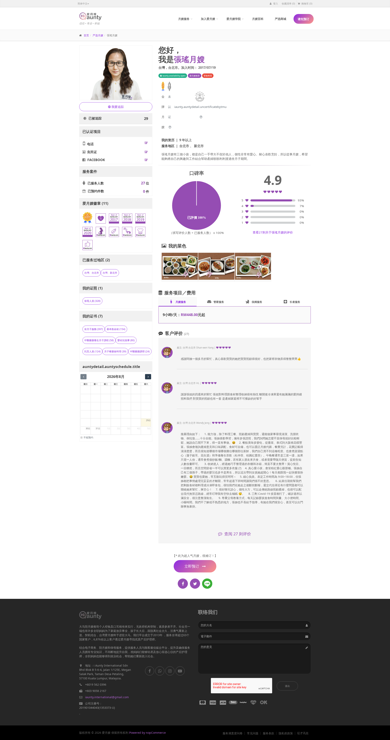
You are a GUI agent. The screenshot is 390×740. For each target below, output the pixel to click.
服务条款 (268, 733)
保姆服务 (253, 301)
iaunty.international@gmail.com (107, 697)
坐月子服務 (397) (93, 329)
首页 (86, 35)
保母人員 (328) (92, 301)
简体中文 (82, 3)
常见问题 (252, 733)
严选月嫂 (98, 35)
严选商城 (280, 19)
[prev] (83, 376)
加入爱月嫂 (208, 19)
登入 (275, 3)
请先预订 (303, 19)
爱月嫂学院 (233, 19)
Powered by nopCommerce (147, 733)
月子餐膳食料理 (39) (115, 351)
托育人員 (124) (92, 351)
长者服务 (291, 301)
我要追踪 (117, 107)
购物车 (306, 3)
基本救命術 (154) (116, 329)
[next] (148, 376)
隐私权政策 (286, 733)
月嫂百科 (257, 19)
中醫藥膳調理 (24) (140, 351)
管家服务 (215, 301)
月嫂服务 (184, 19)
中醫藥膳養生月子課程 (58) (99, 340)
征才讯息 (303, 733)
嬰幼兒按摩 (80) (126, 340)
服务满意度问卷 (233, 733)
